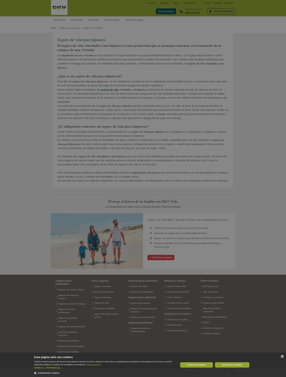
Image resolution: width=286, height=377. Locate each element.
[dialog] (143, 365)
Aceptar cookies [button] (196, 365)
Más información (94, 365)
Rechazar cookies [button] (232, 365)
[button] (104, 367)
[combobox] (282, 356)
